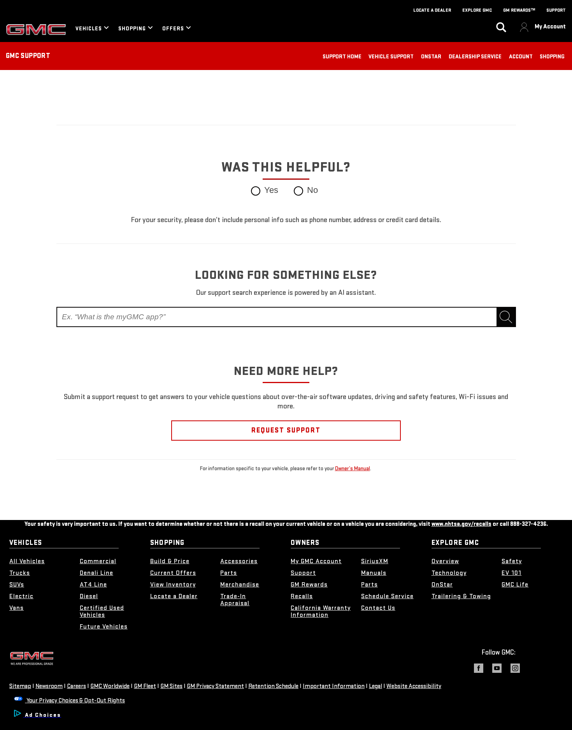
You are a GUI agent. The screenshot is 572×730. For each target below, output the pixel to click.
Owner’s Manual (352, 468)
